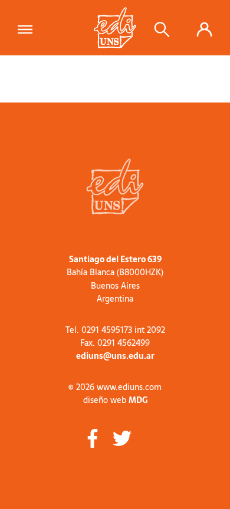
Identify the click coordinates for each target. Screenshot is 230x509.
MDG (138, 400)
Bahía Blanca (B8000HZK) (115, 272)
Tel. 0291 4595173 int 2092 (115, 329)
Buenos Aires (115, 285)
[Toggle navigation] (29, 27)
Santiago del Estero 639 (115, 259)
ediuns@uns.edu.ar (115, 356)
